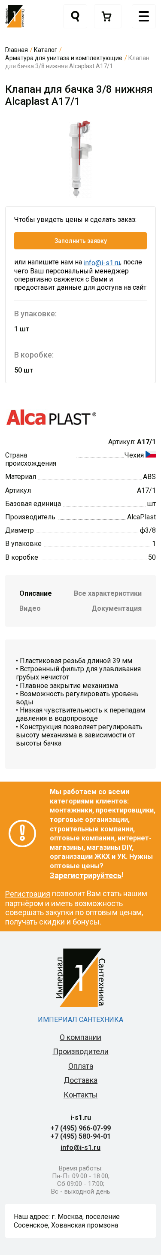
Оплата (80, 1065)
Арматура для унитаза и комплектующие (63, 58)
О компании (80, 1037)
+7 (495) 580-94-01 (80, 1136)
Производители (81, 1051)
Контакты (81, 1094)
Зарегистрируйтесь (86, 875)
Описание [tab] (35, 593)
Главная (16, 49)
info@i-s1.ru (102, 263)
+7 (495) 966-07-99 (80, 1128)
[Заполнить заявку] (108, 16)
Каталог (45, 49)
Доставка (80, 1080)
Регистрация (27, 893)
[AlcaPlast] (51, 417)
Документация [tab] (116, 608)
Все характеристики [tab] (108, 593)
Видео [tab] (30, 608)
